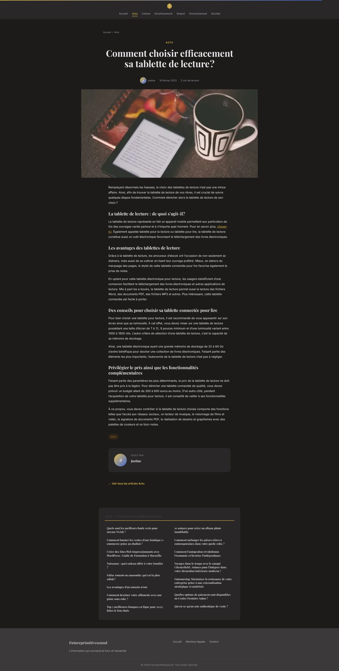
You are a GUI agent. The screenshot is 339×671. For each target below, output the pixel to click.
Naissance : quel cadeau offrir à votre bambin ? (135, 565)
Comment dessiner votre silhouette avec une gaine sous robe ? (134, 596)
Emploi (181, 13)
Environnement (198, 13)
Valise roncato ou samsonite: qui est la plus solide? (133, 577)
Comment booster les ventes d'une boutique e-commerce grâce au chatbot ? (135, 541)
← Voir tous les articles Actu (126, 483)
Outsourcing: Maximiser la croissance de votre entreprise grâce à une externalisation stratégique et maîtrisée (203, 582)
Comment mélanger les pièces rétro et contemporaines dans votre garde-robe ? (199, 541)
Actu (135, 13)
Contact (214, 641)
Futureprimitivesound (88, 642)
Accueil (123, 13)
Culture (146, 13)
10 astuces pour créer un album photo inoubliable (197, 530)
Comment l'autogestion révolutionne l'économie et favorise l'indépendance (197, 553)
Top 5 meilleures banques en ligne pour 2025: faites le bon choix (135, 608)
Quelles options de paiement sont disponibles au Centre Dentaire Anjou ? (202, 596)
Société (215, 13)
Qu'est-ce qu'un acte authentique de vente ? (201, 606)
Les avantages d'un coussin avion (127, 587)
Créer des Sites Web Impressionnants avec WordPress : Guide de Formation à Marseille (134, 553)
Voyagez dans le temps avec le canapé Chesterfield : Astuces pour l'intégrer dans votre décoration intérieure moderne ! (200, 567)
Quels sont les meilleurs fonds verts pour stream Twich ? (132, 530)
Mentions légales (195, 641)
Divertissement (163, 13)
